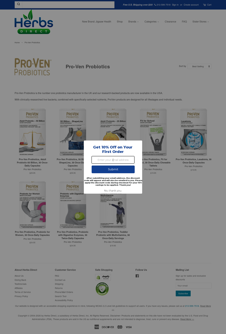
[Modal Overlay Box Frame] (113, 167)
